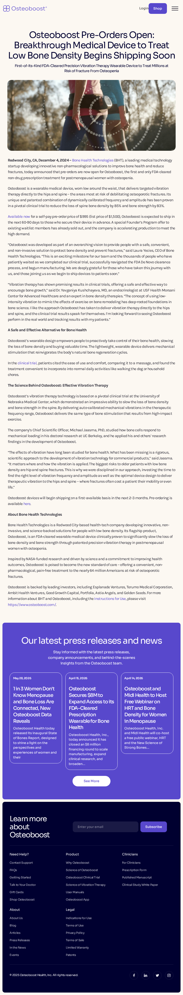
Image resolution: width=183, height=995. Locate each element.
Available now (19, 216)
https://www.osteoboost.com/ (32, 604)
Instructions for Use (110, 598)
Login (144, 8)
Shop (157, 8)
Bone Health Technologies (92, 160)
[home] (25, 8)
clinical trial (27, 363)
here (26, 503)
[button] (173, 8)
